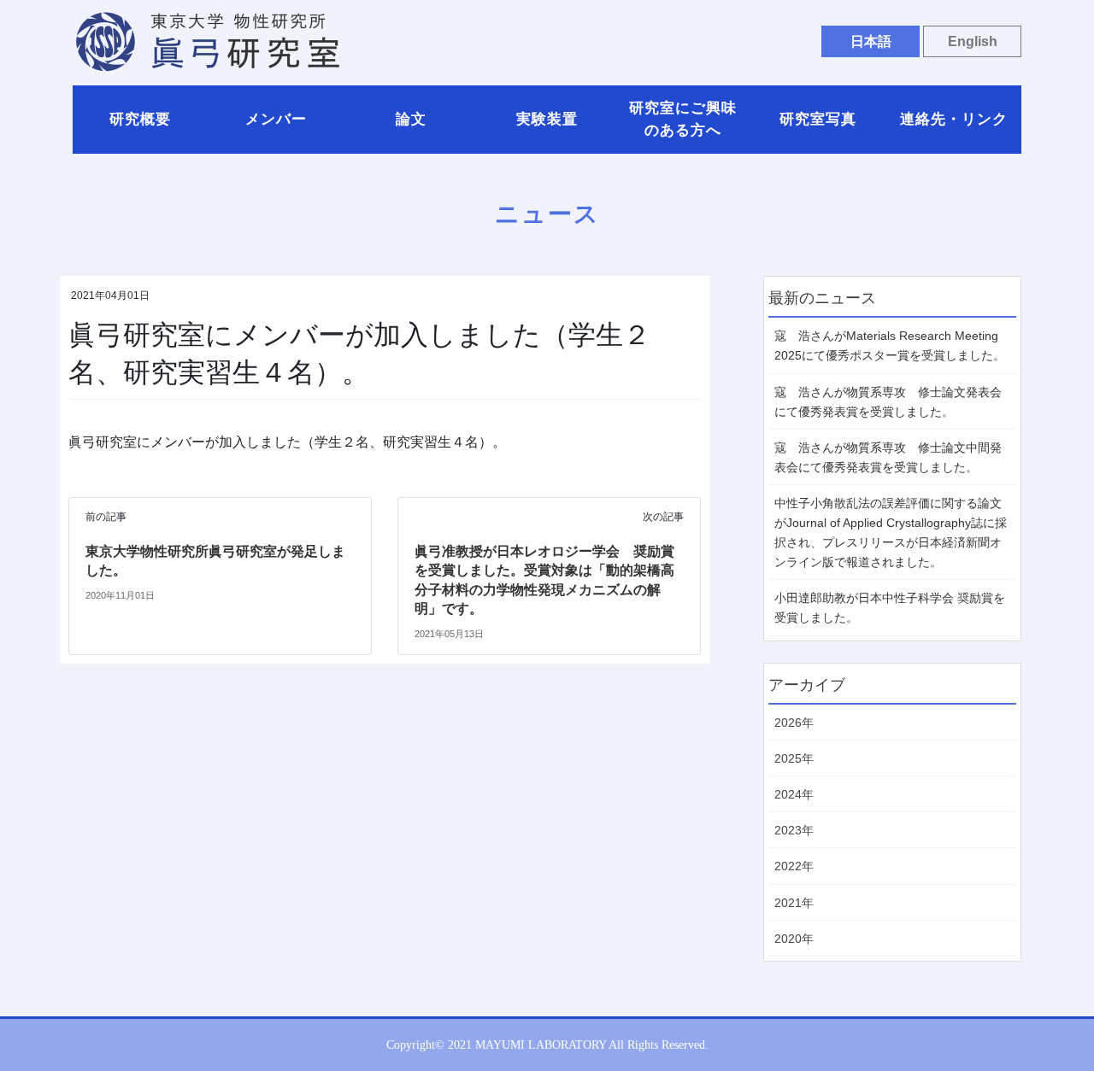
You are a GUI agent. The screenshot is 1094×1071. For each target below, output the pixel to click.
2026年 (794, 722)
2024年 (794, 794)
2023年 (794, 830)
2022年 (794, 866)
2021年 (794, 903)
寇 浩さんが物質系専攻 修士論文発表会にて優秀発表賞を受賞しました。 (888, 401)
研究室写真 (817, 119)
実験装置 (547, 119)
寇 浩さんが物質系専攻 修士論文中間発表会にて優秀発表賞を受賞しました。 (888, 457)
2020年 (794, 938)
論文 (411, 119)
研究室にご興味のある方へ (683, 119)
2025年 (794, 758)
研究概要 (140, 119)
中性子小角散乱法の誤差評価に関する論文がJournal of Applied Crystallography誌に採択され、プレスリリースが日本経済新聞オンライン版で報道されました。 (890, 532)
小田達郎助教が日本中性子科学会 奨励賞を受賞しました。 (889, 607)
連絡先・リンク (954, 119)
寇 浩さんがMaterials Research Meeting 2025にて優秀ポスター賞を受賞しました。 (889, 345)
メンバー (276, 119)
